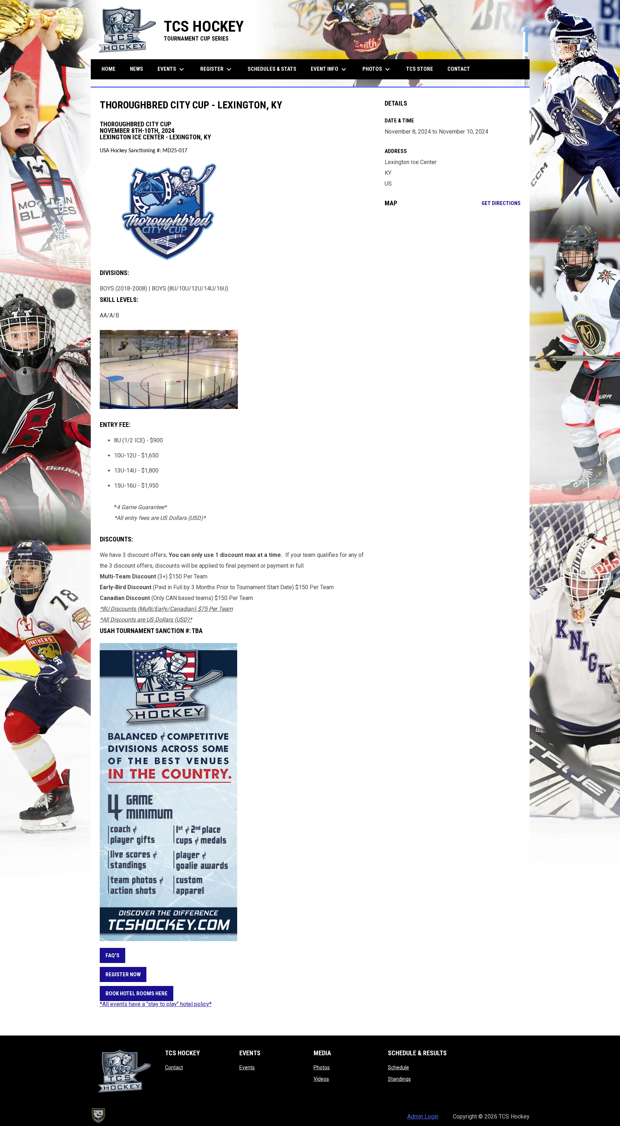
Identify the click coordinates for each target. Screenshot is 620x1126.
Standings (399, 1079)
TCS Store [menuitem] (422, 68)
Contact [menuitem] (458, 69)
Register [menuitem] (216, 69)
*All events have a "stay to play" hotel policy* (156, 1004)
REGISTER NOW (123, 974)
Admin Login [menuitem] (422, 1116)
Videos (321, 1079)
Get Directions (501, 203)
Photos (322, 1067)
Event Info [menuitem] (329, 69)
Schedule (398, 1067)
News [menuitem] (136, 69)
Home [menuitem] (109, 69)
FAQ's (112, 955)
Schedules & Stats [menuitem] (272, 69)
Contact (174, 1067)
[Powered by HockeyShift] (98, 1115)
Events (247, 1067)
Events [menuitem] (172, 69)
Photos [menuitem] (377, 69)
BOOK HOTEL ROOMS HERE (136, 993)
